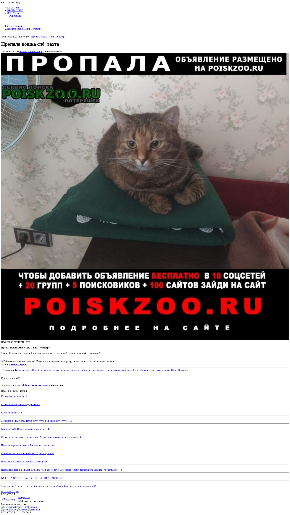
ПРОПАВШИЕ (15, 10)
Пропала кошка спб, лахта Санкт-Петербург (128, 370)
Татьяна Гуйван (18, 364)
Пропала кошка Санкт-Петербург (48, 36)
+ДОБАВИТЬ (14, 16)
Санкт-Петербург (180, 370)
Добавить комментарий (35, 385)
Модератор (24, 497)
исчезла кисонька (161, 370)
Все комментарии (10, 491)
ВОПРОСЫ (13, 13)
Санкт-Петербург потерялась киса (87, 370)
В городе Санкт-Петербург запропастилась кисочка (41, 370)
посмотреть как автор (30, 51)
